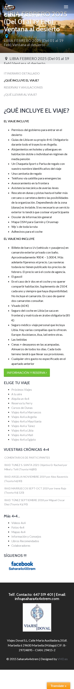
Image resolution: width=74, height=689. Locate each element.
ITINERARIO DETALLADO (22, 73)
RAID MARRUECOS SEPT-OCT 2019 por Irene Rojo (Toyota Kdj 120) (35, 490)
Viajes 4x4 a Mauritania (26, 421)
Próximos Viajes (21, 389)
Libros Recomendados (25, 541)
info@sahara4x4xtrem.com (37, 598)
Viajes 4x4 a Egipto (23, 439)
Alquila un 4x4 (20, 398)
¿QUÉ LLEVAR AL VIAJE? (20, 94)
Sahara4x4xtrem (23, 13)
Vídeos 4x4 (18, 523)
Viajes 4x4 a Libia (22, 430)
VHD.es (62, 659)
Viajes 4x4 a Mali (22, 435)
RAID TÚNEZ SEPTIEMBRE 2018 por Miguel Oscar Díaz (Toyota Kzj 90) (34, 502)
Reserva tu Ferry (21, 403)
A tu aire (16, 394)
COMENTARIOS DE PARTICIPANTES (27, 457)
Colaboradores (20, 545)
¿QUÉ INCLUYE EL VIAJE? (21, 80)
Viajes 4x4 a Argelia (24, 417)
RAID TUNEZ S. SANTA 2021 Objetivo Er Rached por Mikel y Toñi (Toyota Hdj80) (35, 467)
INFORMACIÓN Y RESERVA (26, 372)
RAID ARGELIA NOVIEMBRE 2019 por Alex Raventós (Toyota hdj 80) (36, 478)
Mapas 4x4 (18, 532)
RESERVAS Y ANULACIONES (23, 87)
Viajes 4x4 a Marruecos (26, 412)
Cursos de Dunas (22, 407)
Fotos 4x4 (17, 527)
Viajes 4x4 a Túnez (23, 426)
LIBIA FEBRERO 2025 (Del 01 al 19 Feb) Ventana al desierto (34, 42)
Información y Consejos (26, 536)
